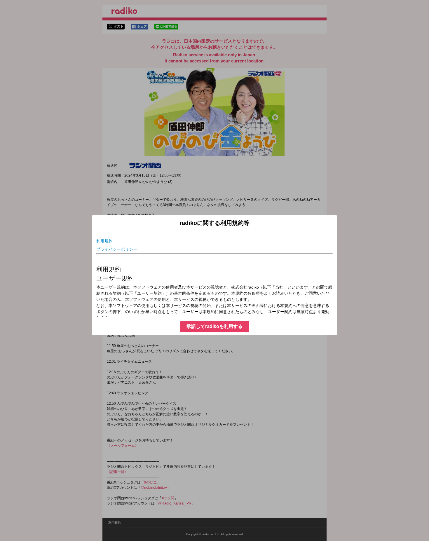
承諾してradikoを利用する (214, 326)
